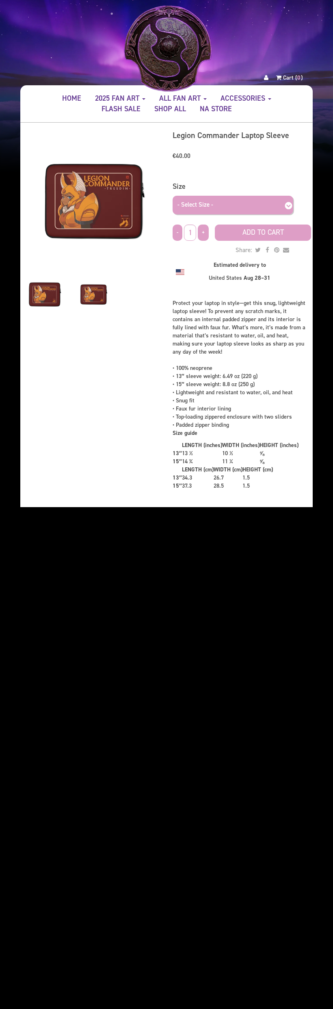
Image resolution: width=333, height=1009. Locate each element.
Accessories (244, 98)
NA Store (216, 109)
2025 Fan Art (118, 98)
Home (71, 98)
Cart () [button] (292, 78)
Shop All (170, 109)
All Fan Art (181, 98)
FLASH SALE (121, 109)
